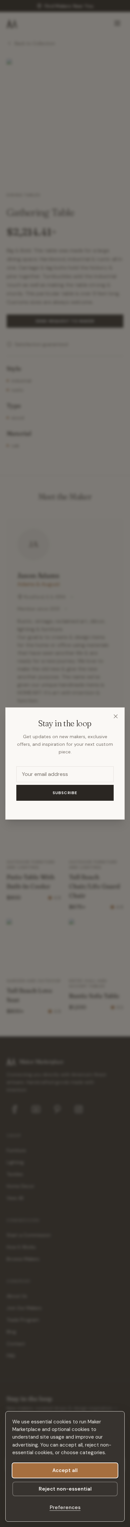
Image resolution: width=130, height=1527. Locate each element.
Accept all (65, 1470)
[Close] (115, 716)
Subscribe (65, 792)
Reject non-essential (65, 1489)
